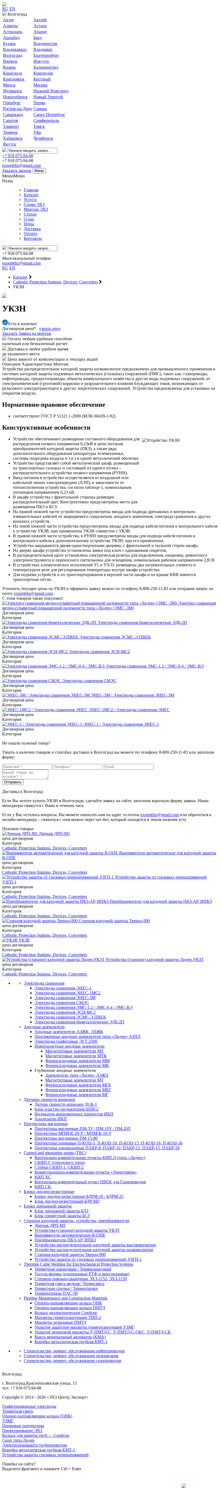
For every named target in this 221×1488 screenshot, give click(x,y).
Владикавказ (14, 49)
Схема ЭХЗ (34, 204)
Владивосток (45, 43)
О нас (29, 219)
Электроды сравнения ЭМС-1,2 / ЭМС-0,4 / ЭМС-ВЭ (83, 1007)
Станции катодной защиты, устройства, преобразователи (76, 1220)
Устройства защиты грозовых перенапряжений (45, 1454)
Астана (40, 25)
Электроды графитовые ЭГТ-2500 (65, 1041)
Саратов (10, 120)
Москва (40, 85)
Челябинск (43, 138)
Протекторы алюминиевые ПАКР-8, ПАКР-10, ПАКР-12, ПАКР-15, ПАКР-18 (106, 1148)
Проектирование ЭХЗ (22, 1430)
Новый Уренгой (48, 96)
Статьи (30, 214)
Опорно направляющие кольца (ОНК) (37, 1416)
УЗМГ (7, 1421)
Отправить (13, 782)
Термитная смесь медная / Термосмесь (69, 1283)
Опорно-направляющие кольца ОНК (68, 1303)
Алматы (10, 25)
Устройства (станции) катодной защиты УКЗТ (77, 1230)
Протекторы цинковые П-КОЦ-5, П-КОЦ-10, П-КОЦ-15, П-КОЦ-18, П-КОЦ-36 (108, 1143)
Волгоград (12, 55)
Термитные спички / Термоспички (66, 1288)
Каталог (31, 194)
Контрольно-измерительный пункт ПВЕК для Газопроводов (90, 1182)
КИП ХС (42, 1177)
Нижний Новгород (50, 91)
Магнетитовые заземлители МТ (74, 1051)
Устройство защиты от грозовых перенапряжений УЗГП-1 (88, 1259)
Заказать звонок (16, 170)
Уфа (37, 132)
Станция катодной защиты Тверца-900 (70, 1254)
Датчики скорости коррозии (49, 1099)
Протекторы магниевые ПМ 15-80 (66, 1138)
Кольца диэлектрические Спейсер (65, 1312)
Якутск (9, 144)
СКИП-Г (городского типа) (59, 1162)
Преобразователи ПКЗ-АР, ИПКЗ (65, 1240)
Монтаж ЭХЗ (36, 209)
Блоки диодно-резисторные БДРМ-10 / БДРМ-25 (78, 1196)
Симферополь (46, 120)
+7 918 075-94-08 (17, 155)
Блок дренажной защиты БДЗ (61, 1211)
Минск (9, 85)
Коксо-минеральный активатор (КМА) (70, 1337)
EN (12, 8)
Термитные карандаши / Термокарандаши (72, 1269)
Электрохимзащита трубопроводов (34, 1445)
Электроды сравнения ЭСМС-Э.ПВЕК (70, 1017)
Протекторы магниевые (46, 1123)
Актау (8, 19)
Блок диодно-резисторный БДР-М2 (66, 1201)
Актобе (40, 19)
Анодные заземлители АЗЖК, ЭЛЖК (68, 1031)
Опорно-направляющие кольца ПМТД (69, 1307)
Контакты (33, 238)
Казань (9, 67)
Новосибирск (15, 96)
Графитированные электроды (29, 1406)
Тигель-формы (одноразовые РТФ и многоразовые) (81, 1274)
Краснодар (43, 73)
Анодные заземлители (44, 1026)
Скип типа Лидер (18, 1440)
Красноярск (14, 79)
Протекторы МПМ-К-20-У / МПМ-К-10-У (73, 1133)
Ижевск (10, 61)
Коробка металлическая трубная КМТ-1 (71, 1341)
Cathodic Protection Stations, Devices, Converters (44, 848)
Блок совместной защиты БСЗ (62, 1215)
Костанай (42, 79)
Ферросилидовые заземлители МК (77, 1065)
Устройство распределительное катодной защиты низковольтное (93, 1249)
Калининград (45, 67)
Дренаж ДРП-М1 (50, 1225)
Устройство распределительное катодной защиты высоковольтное (95, 1245)
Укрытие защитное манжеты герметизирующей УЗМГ (84, 1327)
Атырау (40, 31)
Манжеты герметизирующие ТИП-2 (67, 1317)
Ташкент (11, 126)
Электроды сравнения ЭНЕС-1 (63, 988)
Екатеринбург (46, 55)
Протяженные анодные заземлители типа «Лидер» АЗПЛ (87, 1036)
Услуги (30, 199)
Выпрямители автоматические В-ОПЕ (69, 1235)
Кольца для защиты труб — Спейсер (35, 1435)
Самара (40, 108)
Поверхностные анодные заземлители (69, 1046)
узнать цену (50, 328)
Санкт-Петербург (49, 114)
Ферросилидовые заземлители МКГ (78, 1089)
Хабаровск (13, 138)
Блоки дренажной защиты (48, 1206)
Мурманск (12, 91)
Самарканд (13, 114)
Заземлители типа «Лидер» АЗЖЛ (76, 1075)
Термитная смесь (17, 1411)
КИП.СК (42, 1186)
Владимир (42, 49)
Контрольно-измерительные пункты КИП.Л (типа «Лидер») (89, 1157)
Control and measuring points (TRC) (55, 1152)
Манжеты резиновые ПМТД (60, 1322)
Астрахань (12, 31)
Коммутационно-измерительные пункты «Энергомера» (85, 1172)
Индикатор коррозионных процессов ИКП (73, 1114)
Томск (39, 126)
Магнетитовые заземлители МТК (76, 1056)
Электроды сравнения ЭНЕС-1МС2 (67, 993)
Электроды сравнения (44, 983)
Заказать (10, 333)
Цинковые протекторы (23, 1425)
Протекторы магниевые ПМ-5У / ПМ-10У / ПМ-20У (82, 1128)
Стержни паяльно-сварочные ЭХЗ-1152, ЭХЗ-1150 (80, 1278)
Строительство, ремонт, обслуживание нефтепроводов (74, 1351)
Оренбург (12, 102)
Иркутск (41, 61)
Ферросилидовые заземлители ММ (77, 1060)
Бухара (9, 43)
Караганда (12, 73)
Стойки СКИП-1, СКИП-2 (59, 1167)
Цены (29, 224)
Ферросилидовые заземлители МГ (76, 1094)
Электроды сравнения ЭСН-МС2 (65, 1012)
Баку (37, 37)
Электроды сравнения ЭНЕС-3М (64, 997)
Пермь (39, 102)
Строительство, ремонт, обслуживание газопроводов (72, 1360)
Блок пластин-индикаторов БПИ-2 (66, 1109)
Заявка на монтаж (35, 333)
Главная (31, 190)
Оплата (30, 233)
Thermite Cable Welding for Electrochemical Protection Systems (78, 1264)
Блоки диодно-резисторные (49, 1191)
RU (5, 8)
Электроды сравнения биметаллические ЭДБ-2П (79, 1022)
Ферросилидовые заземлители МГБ (78, 1085)
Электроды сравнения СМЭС (61, 1002)
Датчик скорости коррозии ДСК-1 (65, 1104)
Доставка (32, 228)
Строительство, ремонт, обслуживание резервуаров (71, 1355)
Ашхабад (11, 37)
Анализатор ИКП (50, 1119)
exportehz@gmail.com (21, 165)
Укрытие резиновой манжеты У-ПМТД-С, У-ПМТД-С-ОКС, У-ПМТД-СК (102, 1332)
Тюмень (10, 132)
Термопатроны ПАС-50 (56, 1293)
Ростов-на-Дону (17, 108)
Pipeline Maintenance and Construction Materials (65, 1298)
